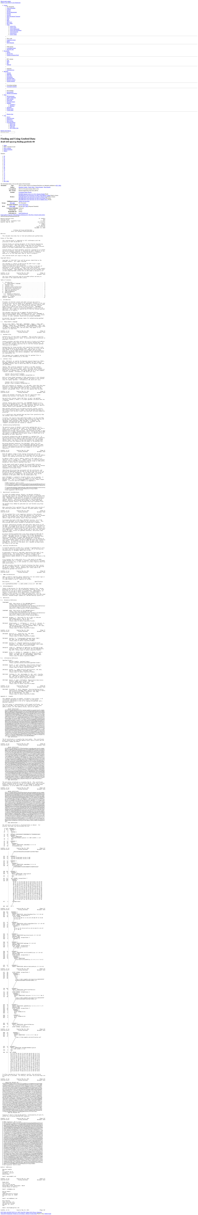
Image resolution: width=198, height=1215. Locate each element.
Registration (10, 77)
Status (5, 145)
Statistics (9, 103)
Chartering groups (11, 40)
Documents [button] (6, 51)
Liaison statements (11, 97)
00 (4, 156)
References (18, 214)
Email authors (4, 214)
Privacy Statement (37, 1212)
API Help (9, 107)
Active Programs (14, 31)
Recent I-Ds (10, 53)
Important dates (10, 78)
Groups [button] (5, 5)
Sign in (8, 117)
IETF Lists (12, 124)
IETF (2, 1212)
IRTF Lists (12, 125)
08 (4, 167)
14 (4, 175)
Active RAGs (13, 33)
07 (4, 166)
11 (4, 171)
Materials (9, 74)
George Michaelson (23, 204)
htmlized (22, 192)
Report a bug (10, 114)
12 (4, 173)
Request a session (11, 79)
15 (4, 177)
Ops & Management (12, 12)
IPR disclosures (10, 96)
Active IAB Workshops (15, 30)
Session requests (11, 81)
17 (4, 180)
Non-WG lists (10, 49)
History (5, 151)
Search (8, 52)
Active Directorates (14, 29)
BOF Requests (10, 42)
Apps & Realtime (11, 8)
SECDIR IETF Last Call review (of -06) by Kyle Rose (32, 198)
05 (4, 163)
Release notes (10, 108)
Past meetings (10, 92)
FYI (13, 70)
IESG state (12, 206)
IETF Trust (20, 1212)
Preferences (9, 119)
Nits (30, 214)
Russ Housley (47, 187)
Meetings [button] (6, 71)
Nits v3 (33, 214)
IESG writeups (7, 148)
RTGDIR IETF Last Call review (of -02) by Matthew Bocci (33, 199)
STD (8, 70)
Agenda (9, 73)
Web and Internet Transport (13, 16)
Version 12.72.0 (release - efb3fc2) (21, 1213)
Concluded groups (11, 48)
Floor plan (9, 75)
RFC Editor (10, 23)
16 (4, 178)
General (9, 9)
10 (4, 170)
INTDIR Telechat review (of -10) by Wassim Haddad (32, 194)
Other (8, 24)
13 (4, 174)
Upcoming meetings (12, 86)
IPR (14, 214)
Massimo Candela (23, 187)
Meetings (12, 106)
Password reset (10, 118)
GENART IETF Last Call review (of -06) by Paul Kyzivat (33, 196)
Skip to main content (6, 1)
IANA (31, 1212)
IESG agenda (10, 99)
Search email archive (40, 214)
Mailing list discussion (24, 201)
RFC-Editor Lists (14, 128)
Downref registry (11, 101)
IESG (8, 17)
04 (4, 161)
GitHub (46, 1213)
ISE (8, 63)
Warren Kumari (39, 187)
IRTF (8, 20)
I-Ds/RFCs (12, 104)
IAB (8, 19)
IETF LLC (9, 22)
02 (4, 159)
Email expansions (8, 149)
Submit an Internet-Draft (13, 55)
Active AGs (13, 26)
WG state (12, 203)
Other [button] (5, 94)
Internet (9, 11)
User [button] (5, 115)
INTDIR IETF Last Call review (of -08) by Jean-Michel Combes (34, 195)
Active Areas (13, 27)
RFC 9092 (6, 181)
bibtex (26, 192)
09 (4, 168)
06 (4, 164)
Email (49, 1213)
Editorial (9, 64)
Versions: (3, 153)
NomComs (9, 100)
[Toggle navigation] (1, 135)
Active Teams (13, 34)
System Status (33, 1213)
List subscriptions (11, 122)
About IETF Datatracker (7, 1213)
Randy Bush (31, 187)
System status (10, 110)
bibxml (29, 192)
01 (4, 157)
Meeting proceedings (12, 93)
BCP (11, 70)
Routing (9, 13)
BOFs (8, 41)
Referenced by (25, 214)
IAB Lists (12, 126)
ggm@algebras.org (23, 213)
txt (19, 192)
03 (4, 160)
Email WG (10, 214)
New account (10, 121)
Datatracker (17, 2)
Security (9, 15)
